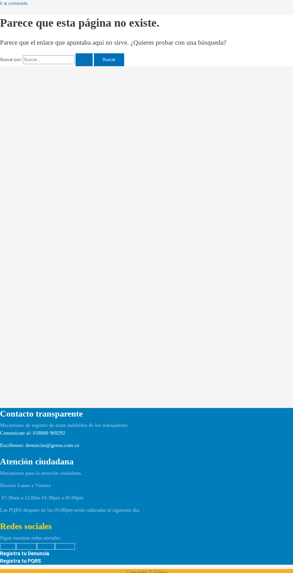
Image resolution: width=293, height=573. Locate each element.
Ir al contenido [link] (14, 3)
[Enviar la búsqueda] (84, 59)
